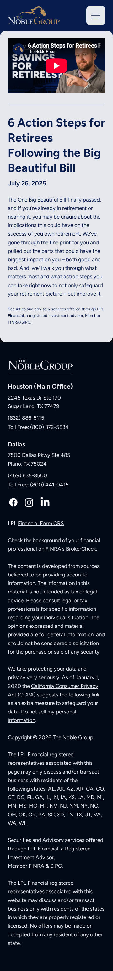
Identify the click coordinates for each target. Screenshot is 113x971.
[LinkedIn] (45, 502)
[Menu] (95, 15)
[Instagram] (29, 502)
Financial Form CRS (41, 523)
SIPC (56, 866)
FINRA (36, 866)
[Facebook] (13, 502)
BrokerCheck (81, 549)
